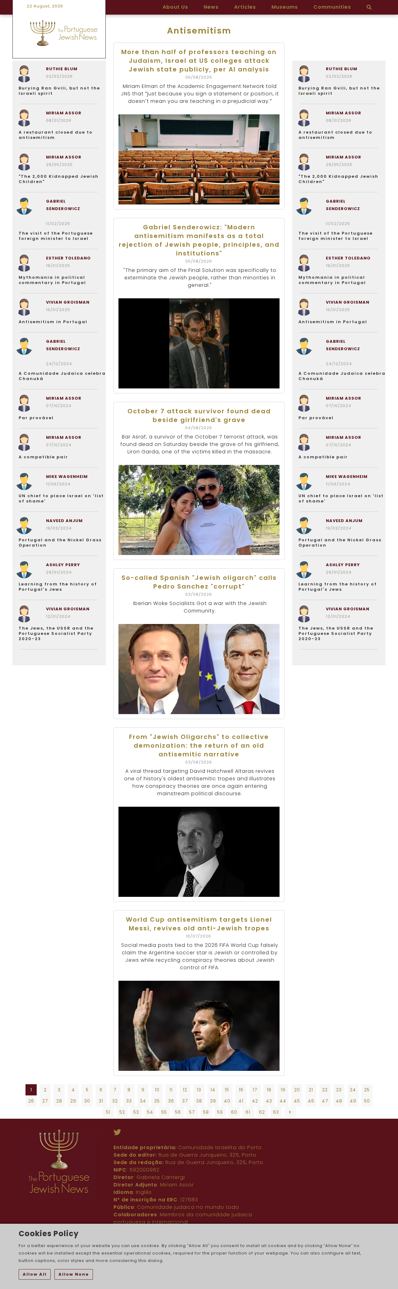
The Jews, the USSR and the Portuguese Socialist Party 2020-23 (56, 633)
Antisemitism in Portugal (53, 321)
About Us (175, 7)
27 (45, 1101)
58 (206, 1112)
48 (339, 1101)
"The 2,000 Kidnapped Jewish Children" (59, 179)
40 (227, 1101)
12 (185, 1090)
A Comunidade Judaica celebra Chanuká (62, 376)
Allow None (73, 1274)
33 (129, 1101)
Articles (245, 7)
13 (199, 1090)
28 (59, 1101)
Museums (284, 7)
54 (150, 1112)
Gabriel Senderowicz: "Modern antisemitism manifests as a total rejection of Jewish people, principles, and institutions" (199, 240)
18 (269, 1090)
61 (248, 1112)
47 (325, 1101)
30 (87, 1101)
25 (367, 1090)
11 (171, 1090)
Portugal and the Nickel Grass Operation (60, 542)
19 (283, 1090)
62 (262, 1112)
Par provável (36, 417)
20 (297, 1090)
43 (269, 1101)
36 (171, 1101)
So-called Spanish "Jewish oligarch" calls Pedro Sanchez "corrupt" (199, 582)
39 (213, 1101)
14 (213, 1090)
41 (240, 1101)
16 (241, 1090)
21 (311, 1090)
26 (31, 1101)
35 (157, 1101)
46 (311, 1101)
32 (115, 1101)
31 (101, 1101)
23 (339, 1090)
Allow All (35, 1274)
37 (185, 1101)
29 (73, 1101)
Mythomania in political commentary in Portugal (52, 280)
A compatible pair (43, 457)
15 (227, 1090)
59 (220, 1112)
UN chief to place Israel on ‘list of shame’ (61, 498)
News (211, 7)
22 (325, 1090)
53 (136, 1112)
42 (255, 1101)
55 (164, 1112)
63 (276, 1112)
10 (157, 1090)
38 (199, 1101)
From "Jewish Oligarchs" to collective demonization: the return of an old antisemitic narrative (199, 745)
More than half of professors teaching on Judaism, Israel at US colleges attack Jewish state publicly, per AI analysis (199, 61)
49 (353, 1101)
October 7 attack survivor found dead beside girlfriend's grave (199, 415)
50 (367, 1101)
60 (234, 1112)
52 (122, 1112)
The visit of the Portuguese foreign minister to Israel (56, 236)
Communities (332, 7)
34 (143, 1101)
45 (297, 1101)
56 (178, 1112)
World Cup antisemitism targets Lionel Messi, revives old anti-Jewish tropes (199, 924)
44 (283, 1101)
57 (192, 1112)
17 (255, 1090)
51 (108, 1112)
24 (353, 1090)
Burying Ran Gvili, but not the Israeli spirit (59, 90)
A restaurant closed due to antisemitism (56, 135)
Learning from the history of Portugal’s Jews (58, 586)
